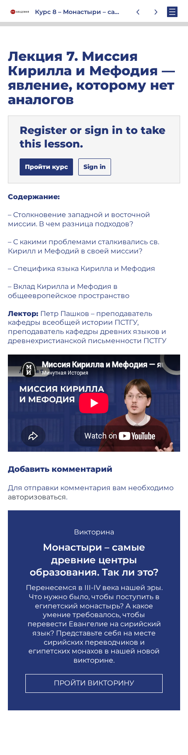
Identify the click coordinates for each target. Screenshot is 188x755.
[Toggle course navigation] (172, 12)
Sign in (95, 167)
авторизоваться (37, 497)
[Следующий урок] (156, 12)
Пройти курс (46, 167)
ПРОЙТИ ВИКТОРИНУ (94, 683)
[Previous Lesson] (138, 12)
